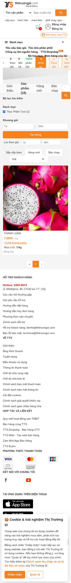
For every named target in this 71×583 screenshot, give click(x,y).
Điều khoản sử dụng (15, 362)
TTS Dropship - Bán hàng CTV (21, 429)
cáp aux (10, 20)
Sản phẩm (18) (25, 88)
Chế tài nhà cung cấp (15, 373)
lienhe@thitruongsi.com (41, 327)
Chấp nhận (15, 574)
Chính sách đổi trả (14, 322)
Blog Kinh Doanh (13, 351)
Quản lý (35, 574)
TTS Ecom (9, 446)
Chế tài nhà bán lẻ (14, 378)
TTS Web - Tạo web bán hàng (21, 435)
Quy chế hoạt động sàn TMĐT (21, 418)
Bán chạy (54, 88)
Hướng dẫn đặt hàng (15, 305)
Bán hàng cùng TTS (55, 34)
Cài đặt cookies (12, 395)
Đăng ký (57, 28)
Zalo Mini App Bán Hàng (17, 440)
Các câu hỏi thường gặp (17, 294)
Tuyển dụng (10, 356)
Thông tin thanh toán (15, 367)
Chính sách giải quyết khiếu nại (21, 400)
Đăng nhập (59, 24)
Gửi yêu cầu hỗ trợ (14, 300)
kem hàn (23, 20)
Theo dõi (54, 64)
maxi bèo (36, 20)
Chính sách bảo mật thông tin (20, 389)
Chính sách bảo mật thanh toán (22, 384)
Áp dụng (35, 134)
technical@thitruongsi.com (39, 333)
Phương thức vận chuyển (18, 316)
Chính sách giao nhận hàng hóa (22, 406)
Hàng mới (40, 88)
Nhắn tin (40, 64)
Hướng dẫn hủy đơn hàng (18, 311)
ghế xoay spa (54, 20)
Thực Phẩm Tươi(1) (18, 111)
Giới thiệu (10, 88)
